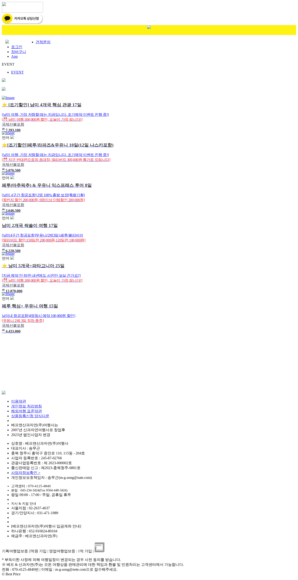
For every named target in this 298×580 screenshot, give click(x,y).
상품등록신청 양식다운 (30, 416)
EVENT (17, 72)
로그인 (16, 47)
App (14, 56)
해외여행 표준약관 (26, 411)
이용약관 (18, 401)
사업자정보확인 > (25, 473)
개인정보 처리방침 (26, 406)
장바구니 (18, 52)
